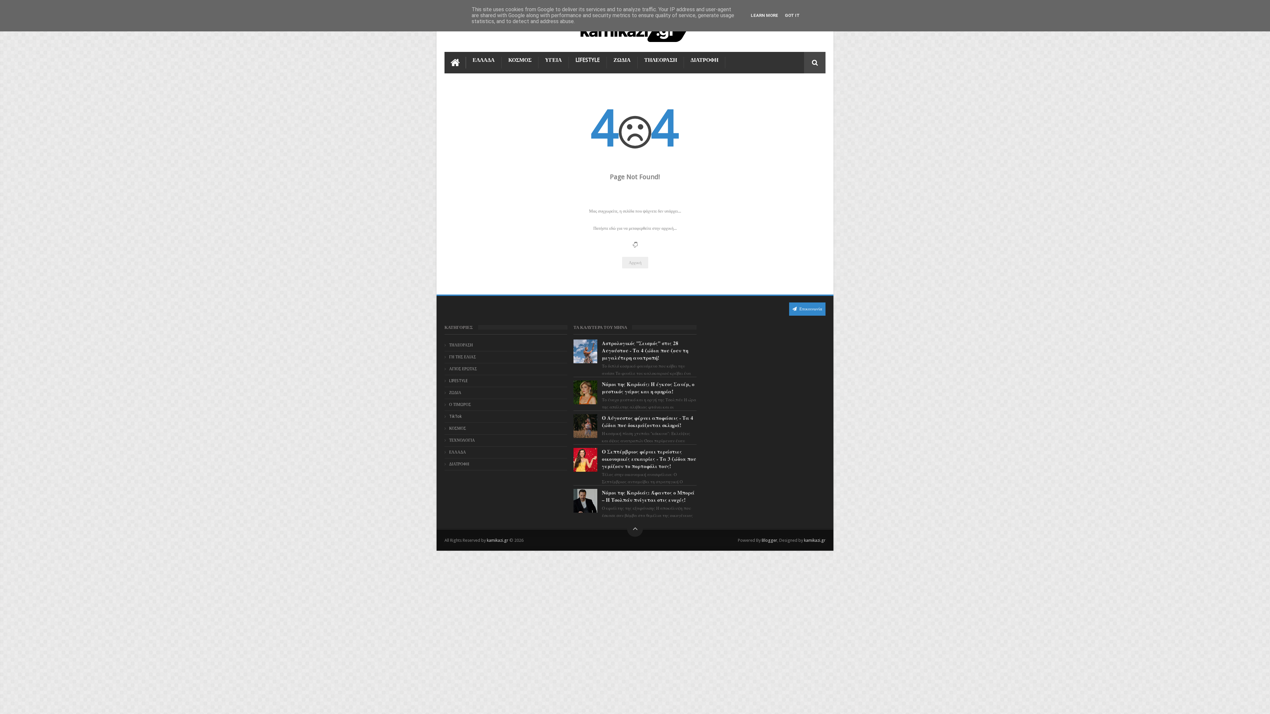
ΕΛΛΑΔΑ (484, 60)
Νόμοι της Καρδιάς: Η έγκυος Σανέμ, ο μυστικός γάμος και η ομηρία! (648, 387)
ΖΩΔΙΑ (622, 60)
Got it (792, 15)
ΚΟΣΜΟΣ (519, 60)
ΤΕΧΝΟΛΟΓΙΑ (462, 440)
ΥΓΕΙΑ (553, 60)
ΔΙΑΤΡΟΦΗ (704, 60)
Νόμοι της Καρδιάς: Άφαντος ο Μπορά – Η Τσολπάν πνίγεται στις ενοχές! (648, 496)
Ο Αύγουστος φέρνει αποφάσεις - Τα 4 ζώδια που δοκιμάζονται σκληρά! (647, 421)
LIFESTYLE (587, 60)
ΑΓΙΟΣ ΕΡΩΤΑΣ (463, 369)
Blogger (769, 540)
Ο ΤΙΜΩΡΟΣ (460, 404)
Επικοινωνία (810, 308)
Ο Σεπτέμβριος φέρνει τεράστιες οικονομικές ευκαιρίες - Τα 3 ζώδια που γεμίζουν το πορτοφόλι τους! (649, 459)
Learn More (764, 15)
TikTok (455, 416)
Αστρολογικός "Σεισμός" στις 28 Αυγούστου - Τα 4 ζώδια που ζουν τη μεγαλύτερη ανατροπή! (645, 350)
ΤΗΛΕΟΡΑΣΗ (660, 60)
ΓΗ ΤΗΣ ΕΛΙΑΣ (462, 357)
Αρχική (635, 262)
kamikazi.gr (497, 540)
